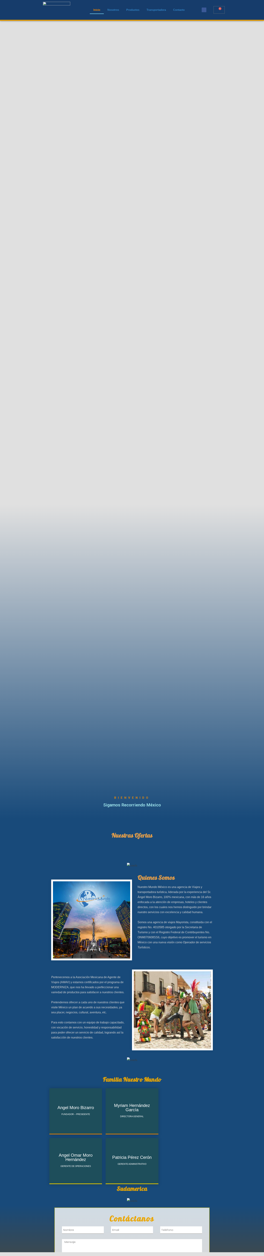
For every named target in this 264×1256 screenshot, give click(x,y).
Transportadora (156, 9)
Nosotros (113, 9)
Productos (132, 9)
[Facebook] (204, 10)
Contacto (179, 9)
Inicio (96, 9)
